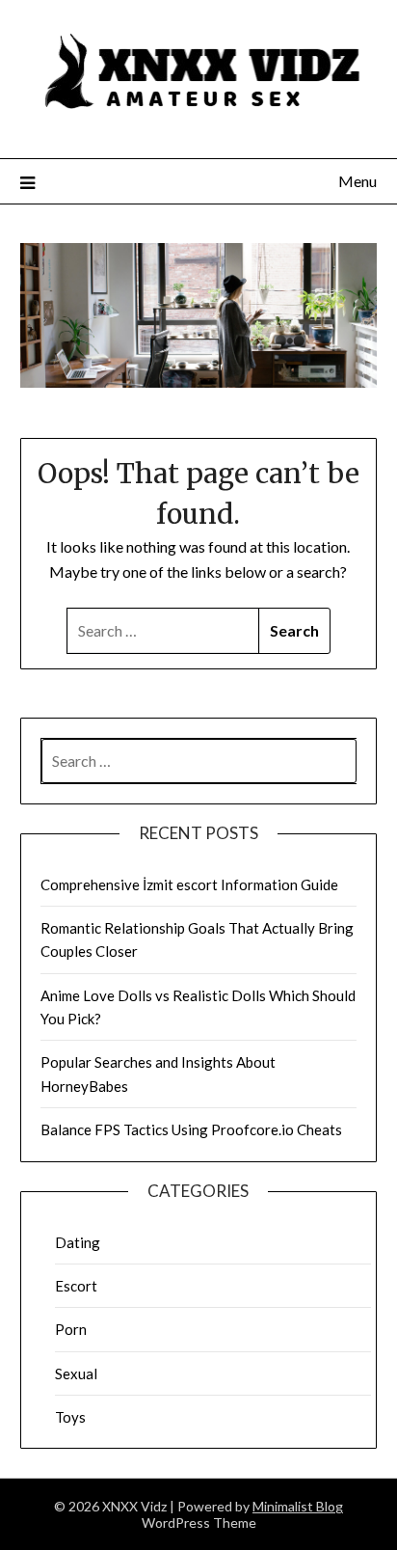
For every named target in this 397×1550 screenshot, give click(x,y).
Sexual (76, 1373)
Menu (357, 181)
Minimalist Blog (297, 1506)
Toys (70, 1417)
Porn (71, 1329)
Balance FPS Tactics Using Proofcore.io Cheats (191, 1129)
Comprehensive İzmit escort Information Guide (189, 884)
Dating (77, 1242)
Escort (76, 1285)
